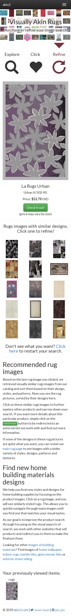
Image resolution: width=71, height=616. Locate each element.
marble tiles (28, 554)
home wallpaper (50, 549)
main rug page (13, 449)
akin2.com (21, 610)
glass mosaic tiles (50, 554)
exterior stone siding (17, 559)
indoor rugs (11, 554)
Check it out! (35, 208)
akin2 (6, 5)
